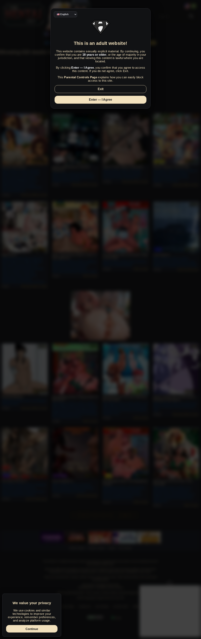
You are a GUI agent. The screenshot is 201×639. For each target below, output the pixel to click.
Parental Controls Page (80, 77)
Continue (32, 629)
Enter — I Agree (100, 99)
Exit (100, 89)
